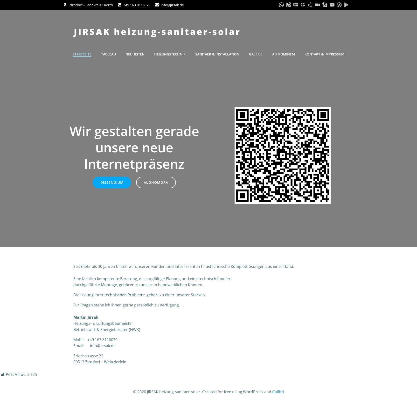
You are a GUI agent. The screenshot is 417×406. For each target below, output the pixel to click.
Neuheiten (135, 54)
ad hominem (283, 54)
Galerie (256, 54)
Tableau (108, 54)
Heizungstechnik (170, 54)
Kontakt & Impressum (324, 54)
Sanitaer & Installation (217, 54)
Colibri (278, 391)
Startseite (82, 54)
